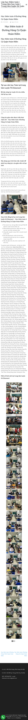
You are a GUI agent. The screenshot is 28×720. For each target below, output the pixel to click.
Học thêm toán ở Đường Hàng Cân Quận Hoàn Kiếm (20, 654)
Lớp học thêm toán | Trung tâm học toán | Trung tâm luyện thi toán (12, 4)
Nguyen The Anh (15, 22)
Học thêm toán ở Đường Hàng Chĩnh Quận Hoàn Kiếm (7, 654)
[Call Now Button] (3, 717)
